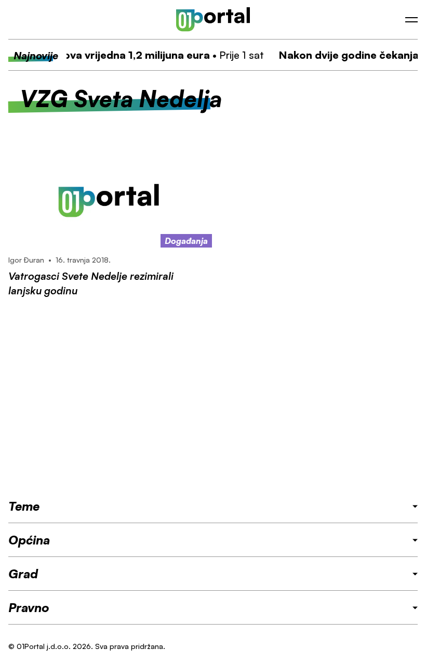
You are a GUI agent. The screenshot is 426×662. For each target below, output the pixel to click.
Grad (23, 573)
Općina (29, 540)
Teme (23, 506)
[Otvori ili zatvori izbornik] (411, 20)
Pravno (28, 607)
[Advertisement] (213, 398)
